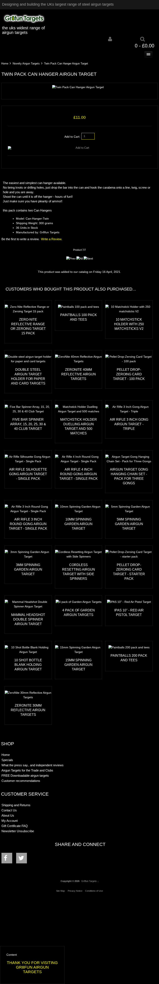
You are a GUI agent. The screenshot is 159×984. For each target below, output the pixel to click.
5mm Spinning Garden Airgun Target (129, 523)
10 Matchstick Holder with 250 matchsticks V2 (129, 324)
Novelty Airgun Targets (26, 63)
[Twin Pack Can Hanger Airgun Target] (78, 87)
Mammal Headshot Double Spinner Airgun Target (28, 619)
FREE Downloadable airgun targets (25, 775)
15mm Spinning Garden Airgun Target (78, 664)
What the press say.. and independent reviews (32, 765)
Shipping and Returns (15, 805)
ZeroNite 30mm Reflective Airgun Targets (28, 709)
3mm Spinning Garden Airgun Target (28, 569)
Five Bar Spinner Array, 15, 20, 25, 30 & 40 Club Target (28, 424)
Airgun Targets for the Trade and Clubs (27, 770)
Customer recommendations (20, 781)
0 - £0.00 (144, 45)
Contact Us (9, 810)
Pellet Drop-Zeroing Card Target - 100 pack (129, 374)
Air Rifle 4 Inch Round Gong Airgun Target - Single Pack (78, 473)
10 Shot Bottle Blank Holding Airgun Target (28, 664)
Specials (7, 760)
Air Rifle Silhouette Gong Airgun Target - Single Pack (28, 473)
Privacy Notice (75, 891)
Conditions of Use (94, 891)
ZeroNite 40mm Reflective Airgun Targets (78, 374)
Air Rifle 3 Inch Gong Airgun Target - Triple (129, 424)
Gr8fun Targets (89, 881)
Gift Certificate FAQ (14, 826)
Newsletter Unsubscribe (17, 831)
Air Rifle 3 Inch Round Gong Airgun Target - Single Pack (28, 523)
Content (11, 954)
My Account (9, 820)
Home (4, 63)
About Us (7, 815)
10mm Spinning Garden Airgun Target (78, 523)
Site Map (60, 891)
